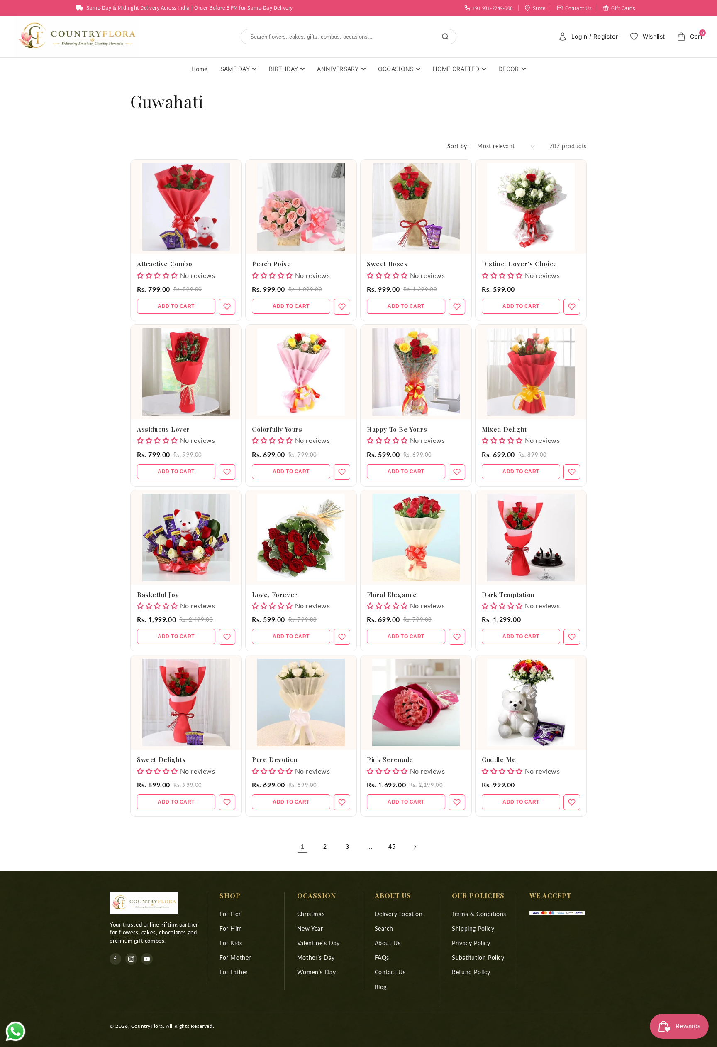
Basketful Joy (158, 594)
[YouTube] (147, 959)
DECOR (508, 68)
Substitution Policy (478, 957)
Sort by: (458, 146)
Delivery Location (399, 913)
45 (391, 846)
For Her (230, 913)
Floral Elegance (392, 594)
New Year (310, 928)
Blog (381, 986)
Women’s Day (316, 972)
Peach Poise (271, 264)
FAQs (382, 957)
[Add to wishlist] (227, 307)
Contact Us (390, 972)
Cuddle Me (499, 759)
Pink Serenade (390, 759)
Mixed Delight (504, 429)
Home (199, 68)
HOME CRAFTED (456, 68)
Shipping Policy (473, 928)
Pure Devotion (275, 759)
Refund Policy (471, 972)
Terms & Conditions (479, 913)
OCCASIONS (396, 68)
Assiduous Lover (163, 429)
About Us (388, 942)
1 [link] (302, 846)
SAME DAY (235, 68)
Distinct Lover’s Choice (519, 264)
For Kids (230, 942)
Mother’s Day (316, 957)
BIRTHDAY (283, 68)
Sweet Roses (387, 264)
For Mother (235, 957)
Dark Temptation (508, 594)
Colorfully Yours (277, 429)
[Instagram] (131, 959)
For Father (233, 972)
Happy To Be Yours (397, 429)
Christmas (310, 913)
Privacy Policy (471, 942)
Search (384, 928)
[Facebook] (115, 959)
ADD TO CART (176, 306)
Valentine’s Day (318, 942)
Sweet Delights (161, 759)
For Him (230, 928)
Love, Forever (275, 594)
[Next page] (414, 847)
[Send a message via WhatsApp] (15, 1031)
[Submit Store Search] (445, 36)
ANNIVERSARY (337, 68)
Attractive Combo (165, 264)
